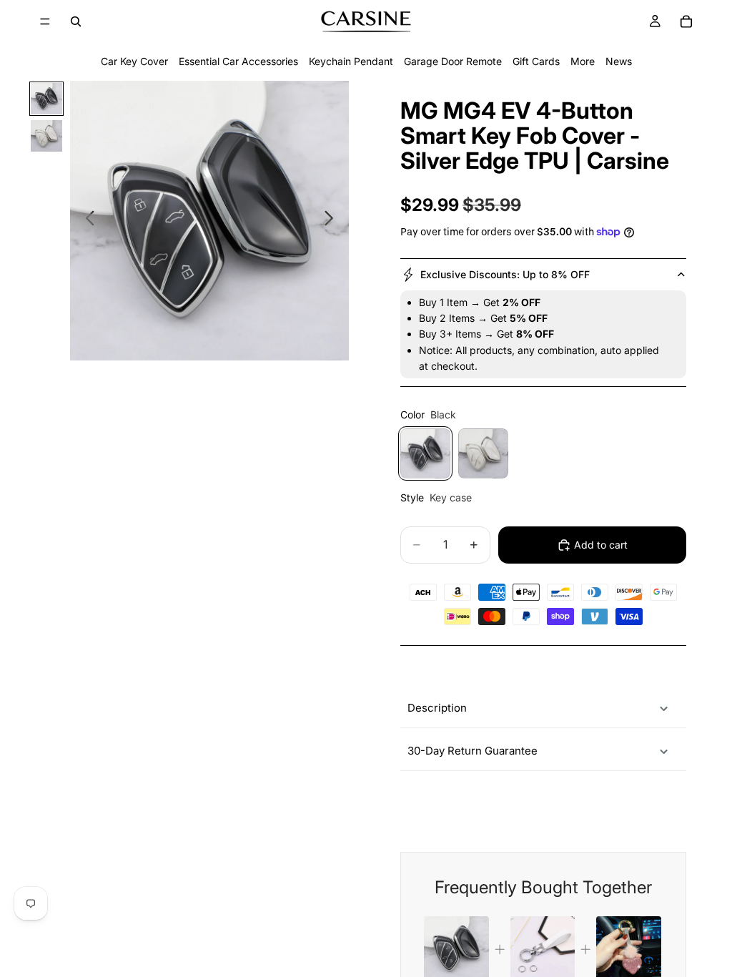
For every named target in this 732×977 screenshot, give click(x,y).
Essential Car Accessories (238, 61)
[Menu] (45, 21)
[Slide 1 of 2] (46, 98)
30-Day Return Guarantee (472, 750)
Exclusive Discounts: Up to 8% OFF (505, 274)
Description (437, 708)
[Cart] (686, 21)
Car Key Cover (134, 61)
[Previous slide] (86, 220)
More (582, 61)
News (618, 61)
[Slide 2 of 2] (46, 136)
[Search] (76, 21)
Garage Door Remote (453, 61)
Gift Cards (536, 61)
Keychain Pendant (351, 61)
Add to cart (601, 545)
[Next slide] (333, 220)
